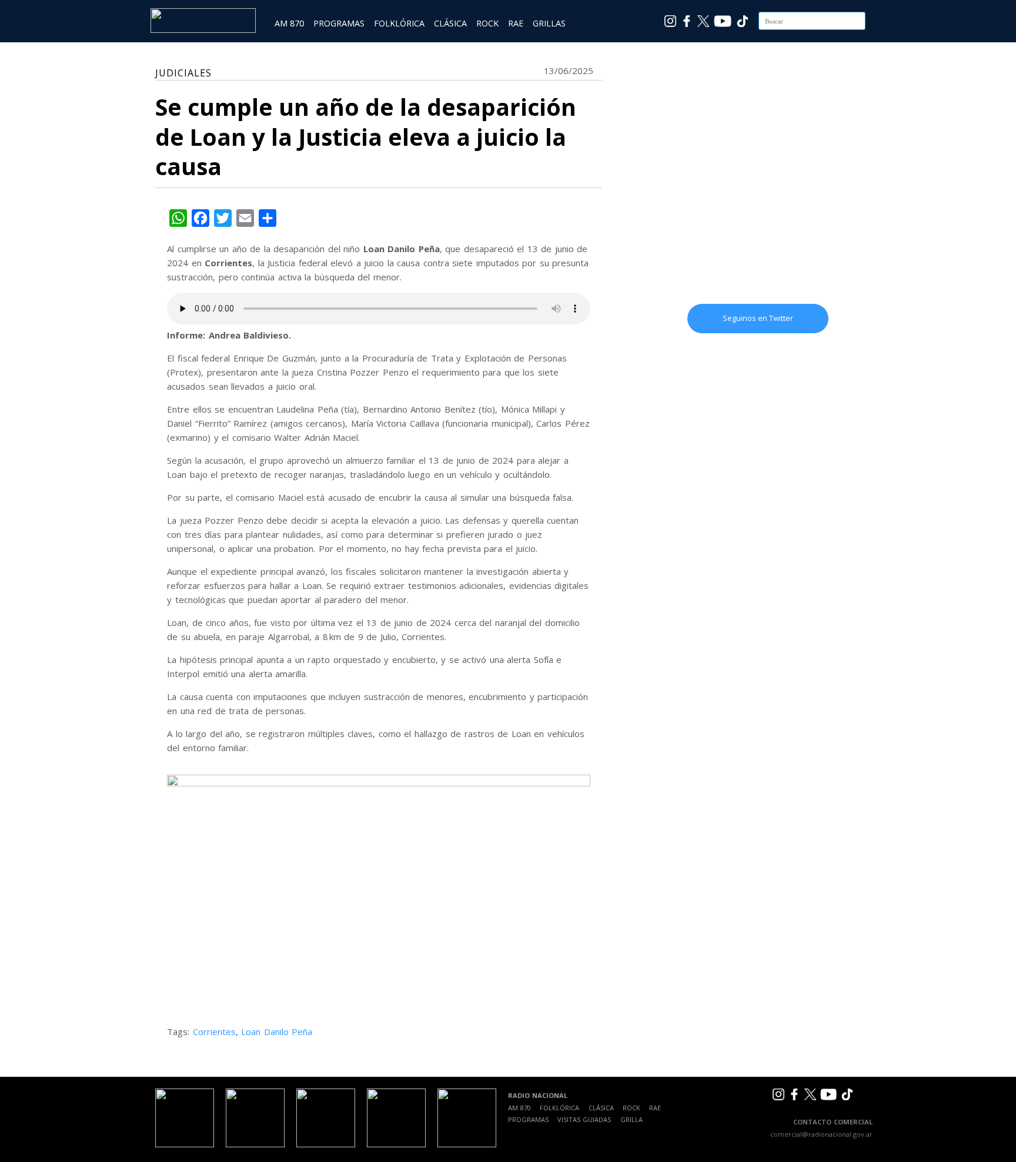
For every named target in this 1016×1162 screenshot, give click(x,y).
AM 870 (289, 23)
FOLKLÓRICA (399, 23)
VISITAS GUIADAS (584, 1119)
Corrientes (214, 1031)
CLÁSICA (450, 23)
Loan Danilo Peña (276, 1031)
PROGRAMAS (339, 23)
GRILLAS (549, 23)
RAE (515, 23)
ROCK (487, 23)
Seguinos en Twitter (758, 318)
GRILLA (631, 1119)
